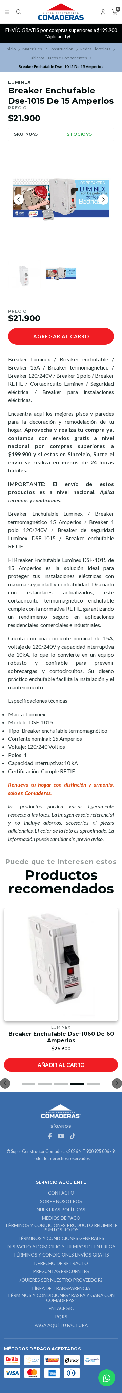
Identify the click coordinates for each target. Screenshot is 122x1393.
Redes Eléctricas (95, 49)
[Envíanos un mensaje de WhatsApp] (106, 1377)
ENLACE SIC (61, 1308)
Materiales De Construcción (47, 49)
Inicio (11, 49)
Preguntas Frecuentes (61, 1271)
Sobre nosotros (61, 1201)
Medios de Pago (61, 1218)
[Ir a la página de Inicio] (61, 11)
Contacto (61, 1193)
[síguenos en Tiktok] (72, 1136)
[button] (28, 1084)
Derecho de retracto (61, 1263)
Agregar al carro (61, 336)
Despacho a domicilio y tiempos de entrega (61, 1247)
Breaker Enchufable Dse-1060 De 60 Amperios (61, 1037)
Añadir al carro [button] (61, 1065)
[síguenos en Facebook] (50, 1136)
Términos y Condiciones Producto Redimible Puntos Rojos (61, 1227)
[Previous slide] (19, 199)
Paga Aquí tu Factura (61, 1325)
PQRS (61, 1317)
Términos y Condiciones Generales (61, 1238)
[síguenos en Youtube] (61, 1136)
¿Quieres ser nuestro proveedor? (61, 1280)
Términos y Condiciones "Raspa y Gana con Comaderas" (61, 1298)
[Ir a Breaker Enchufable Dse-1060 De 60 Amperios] (61, 964)
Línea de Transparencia (61, 1288)
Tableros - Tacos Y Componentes (58, 58)
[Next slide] (103, 199)
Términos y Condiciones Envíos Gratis (61, 1255)
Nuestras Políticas (61, 1210)
